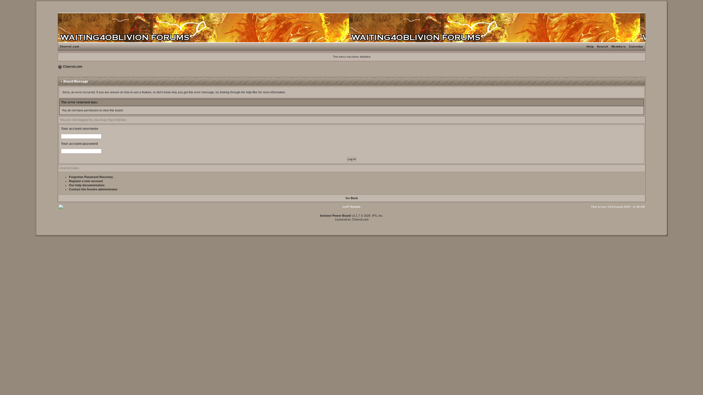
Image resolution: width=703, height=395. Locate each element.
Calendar (636, 46)
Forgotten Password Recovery (91, 177)
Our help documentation (87, 185)
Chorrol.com (69, 46)
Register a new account (86, 181)
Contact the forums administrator (93, 189)
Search (602, 46)
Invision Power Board (335, 215)
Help (590, 46)
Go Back (351, 198)
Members (619, 46)
